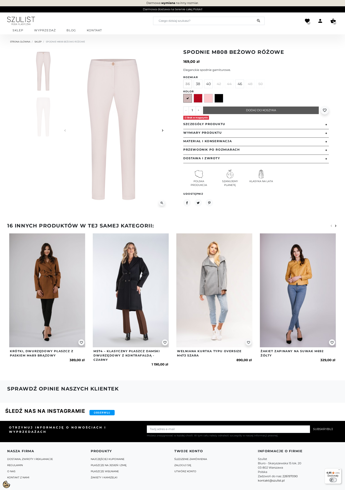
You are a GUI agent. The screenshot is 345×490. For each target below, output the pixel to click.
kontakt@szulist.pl (271, 480)
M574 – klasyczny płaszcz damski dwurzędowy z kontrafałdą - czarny (126, 355)
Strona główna (20, 41)
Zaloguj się (182, 465)
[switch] (333, 480)
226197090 (290, 476)
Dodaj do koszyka (261, 110)
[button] (333, 21)
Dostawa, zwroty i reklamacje (30, 459)
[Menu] (339, 470)
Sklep (38, 41)
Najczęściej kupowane (107, 459)
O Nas (11, 471)
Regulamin (15, 465)
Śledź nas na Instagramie (45, 411)
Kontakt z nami (18, 477)
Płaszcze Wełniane (105, 471)
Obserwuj (102, 412)
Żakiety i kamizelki (104, 477)
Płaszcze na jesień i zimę (108, 465)
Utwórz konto (185, 471)
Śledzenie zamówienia (190, 459)
